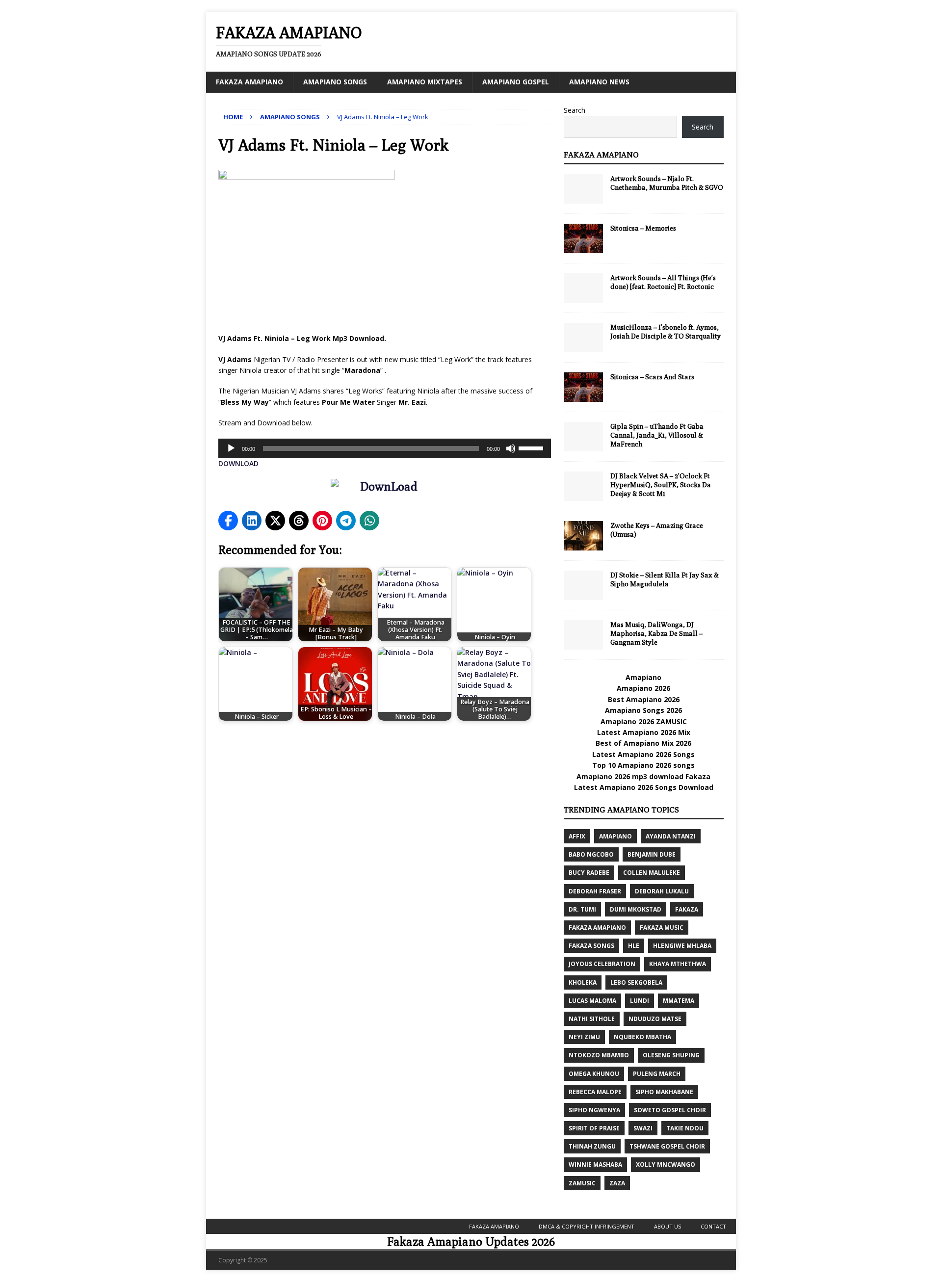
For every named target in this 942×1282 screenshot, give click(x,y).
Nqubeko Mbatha (642, 1037)
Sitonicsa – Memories (643, 228)
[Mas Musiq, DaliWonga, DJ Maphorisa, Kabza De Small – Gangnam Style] (583, 635)
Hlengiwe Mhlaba (682, 946)
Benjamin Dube (652, 854)
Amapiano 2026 (643, 688)
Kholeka (583, 982)
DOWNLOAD (238, 463)
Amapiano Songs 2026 (643, 710)
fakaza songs (591, 946)
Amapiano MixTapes (424, 81)
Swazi (643, 1128)
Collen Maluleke (651, 872)
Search (574, 110)
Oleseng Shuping (671, 1055)
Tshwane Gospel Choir (667, 1146)
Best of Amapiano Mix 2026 (643, 743)
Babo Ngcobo (591, 854)
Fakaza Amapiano (249, 81)
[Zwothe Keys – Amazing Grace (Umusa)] (583, 535)
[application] (384, 448)
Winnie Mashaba (595, 1164)
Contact (713, 1226)
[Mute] (511, 448)
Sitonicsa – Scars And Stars (652, 377)
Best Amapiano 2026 (644, 699)
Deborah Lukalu (662, 891)
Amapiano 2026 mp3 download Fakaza (643, 776)
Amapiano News (599, 81)
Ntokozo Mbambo (599, 1055)
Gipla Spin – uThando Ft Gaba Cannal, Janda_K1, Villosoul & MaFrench (657, 435)
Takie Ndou (685, 1128)
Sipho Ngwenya (594, 1110)
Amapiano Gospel (515, 81)
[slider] (532, 447)
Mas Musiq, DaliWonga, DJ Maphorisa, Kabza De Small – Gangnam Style (656, 633)
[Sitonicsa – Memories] (583, 238)
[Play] (231, 448)
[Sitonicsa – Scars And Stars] (583, 387)
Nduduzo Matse (654, 1019)
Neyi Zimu (584, 1037)
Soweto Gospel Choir (670, 1110)
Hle (633, 946)
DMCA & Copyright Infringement (586, 1226)
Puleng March (656, 1074)
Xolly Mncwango (665, 1164)
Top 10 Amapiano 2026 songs (643, 765)
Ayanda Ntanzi (671, 836)
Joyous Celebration (602, 964)
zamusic (582, 1183)
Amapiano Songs (335, 81)
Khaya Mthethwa (677, 964)
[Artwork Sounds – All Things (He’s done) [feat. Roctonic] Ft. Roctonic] (583, 288)
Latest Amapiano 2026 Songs (643, 754)
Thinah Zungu (592, 1146)
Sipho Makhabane (664, 1092)
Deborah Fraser (595, 891)
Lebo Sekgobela (636, 982)
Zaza (617, 1183)
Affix (577, 836)
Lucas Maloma (592, 1000)
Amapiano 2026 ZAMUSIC (644, 721)
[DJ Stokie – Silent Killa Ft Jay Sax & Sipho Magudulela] (583, 585)
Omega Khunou (594, 1074)
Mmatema (678, 1000)
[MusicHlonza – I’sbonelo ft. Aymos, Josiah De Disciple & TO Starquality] (583, 337)
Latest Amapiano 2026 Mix (643, 732)
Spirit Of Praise (594, 1128)
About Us (667, 1226)
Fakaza (686, 909)
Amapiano (643, 677)
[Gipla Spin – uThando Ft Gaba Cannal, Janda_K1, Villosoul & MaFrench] (583, 436)
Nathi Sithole (592, 1019)
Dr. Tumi (582, 909)
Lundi (639, 1000)
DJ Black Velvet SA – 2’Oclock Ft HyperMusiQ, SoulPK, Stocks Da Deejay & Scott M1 (660, 484)
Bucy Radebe (589, 872)
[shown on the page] (384, 488)
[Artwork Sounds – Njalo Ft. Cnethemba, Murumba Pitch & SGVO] (583, 189)
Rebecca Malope (595, 1092)
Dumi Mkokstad (635, 909)
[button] (228, 520)
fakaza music (661, 927)
